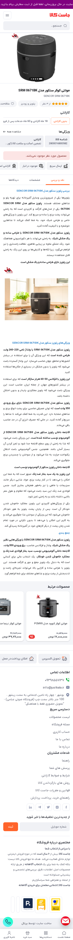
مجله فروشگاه (61, 724)
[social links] (65, 921)
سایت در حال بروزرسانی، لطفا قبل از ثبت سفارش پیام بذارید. (36, 4)
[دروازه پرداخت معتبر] (55, 905)
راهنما (66, 761)
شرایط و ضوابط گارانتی (56, 775)
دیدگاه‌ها (14, 180)
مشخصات (34, 180)
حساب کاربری (61, 732)
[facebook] (66, 807)
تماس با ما (63, 739)
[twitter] (48, 807)
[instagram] (57, 807)
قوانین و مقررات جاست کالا (52, 790)
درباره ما (64, 747)
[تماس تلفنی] (8, 922)
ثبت (10, 827)
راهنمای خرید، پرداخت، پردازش (50, 798)
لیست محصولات (59, 717)
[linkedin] (30, 807)
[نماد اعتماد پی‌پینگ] (27, 904)
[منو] (7, 15)
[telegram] (39, 807)
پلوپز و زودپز (28, 103)
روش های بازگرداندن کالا (54, 783)
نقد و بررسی (57, 180)
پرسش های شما (59, 768)
